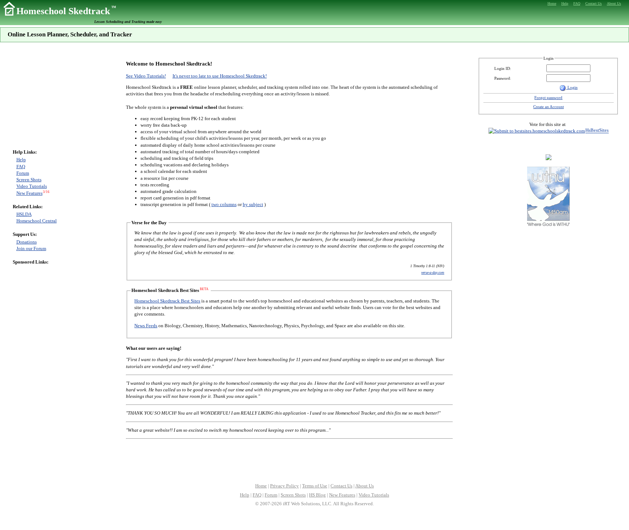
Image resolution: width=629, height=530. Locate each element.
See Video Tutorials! (146, 76)
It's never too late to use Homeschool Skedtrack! (220, 76)
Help (21, 159)
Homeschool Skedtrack (66, 11)
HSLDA (24, 214)
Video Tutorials (31, 186)
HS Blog (317, 495)
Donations (26, 242)
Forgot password (548, 97)
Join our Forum (31, 248)
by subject (253, 204)
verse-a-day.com (432, 272)
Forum (22, 173)
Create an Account (548, 106)
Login (572, 87)
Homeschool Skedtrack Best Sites (167, 301)
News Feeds (145, 325)
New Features (29, 193)
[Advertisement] (34, 98)
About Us (364, 486)
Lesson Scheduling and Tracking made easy (128, 22)
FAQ (20, 166)
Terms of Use (314, 486)
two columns (224, 204)
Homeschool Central (36, 221)
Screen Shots (28, 179)
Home (261, 486)
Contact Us (341, 486)
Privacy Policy (284, 486)
